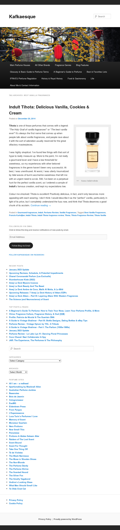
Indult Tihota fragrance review (51, 215)
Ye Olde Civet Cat (17, 488)
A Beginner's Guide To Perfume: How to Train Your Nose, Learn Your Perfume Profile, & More (54, 310)
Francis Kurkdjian (17, 215)
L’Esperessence (16, 412)
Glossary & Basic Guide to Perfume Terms (29, 71)
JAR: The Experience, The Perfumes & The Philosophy (35, 340)
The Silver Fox (16, 475)
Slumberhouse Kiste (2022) (22, 279)
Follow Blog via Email (21, 245)
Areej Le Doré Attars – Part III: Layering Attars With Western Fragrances (43, 295)
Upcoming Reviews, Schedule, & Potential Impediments (36, 272)
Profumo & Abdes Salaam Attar (24, 436)
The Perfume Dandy (18, 465)
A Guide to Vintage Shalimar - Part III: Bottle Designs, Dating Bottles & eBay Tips (48, 320)
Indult (40, 212)
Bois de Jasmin (16, 396)
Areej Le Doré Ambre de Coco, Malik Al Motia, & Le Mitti (36, 289)
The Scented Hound (18, 472)
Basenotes (14, 393)
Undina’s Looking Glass (20, 482)
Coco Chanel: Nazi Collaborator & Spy (27, 336)
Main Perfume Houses (20, 65)
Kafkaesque (22, 16)
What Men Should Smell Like (23, 485)
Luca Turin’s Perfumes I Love (23, 416)
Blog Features (82, 65)
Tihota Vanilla (100, 215)
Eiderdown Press (17, 406)
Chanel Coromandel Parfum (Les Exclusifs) (30, 276)
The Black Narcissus (19, 455)
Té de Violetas (16, 452)
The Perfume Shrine (18, 468)
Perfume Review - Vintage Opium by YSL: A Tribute (34, 323)
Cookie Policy (15, 503)
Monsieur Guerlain (18, 422)
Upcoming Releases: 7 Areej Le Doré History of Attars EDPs (38, 292)
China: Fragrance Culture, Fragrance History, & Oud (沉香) (37, 313)
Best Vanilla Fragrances (95, 212)
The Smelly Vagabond (19, 478)
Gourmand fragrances (27, 212)
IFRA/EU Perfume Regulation (23, 78)
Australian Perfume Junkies (22, 389)
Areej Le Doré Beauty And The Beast (26, 286)
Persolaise (14, 432)
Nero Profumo (16, 426)
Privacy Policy (16, 500)
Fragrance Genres (63, 65)
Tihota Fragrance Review (82, 215)
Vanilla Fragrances (68, 212)
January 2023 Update (19, 269)
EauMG (12, 403)
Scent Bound (15, 442)
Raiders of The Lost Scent (21, 439)
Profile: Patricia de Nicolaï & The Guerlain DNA (31, 317)
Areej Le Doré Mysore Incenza (23, 282)
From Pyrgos (15, 409)
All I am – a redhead (18, 383)
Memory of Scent (17, 419)
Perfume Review (51, 212)
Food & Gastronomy (77, 78)
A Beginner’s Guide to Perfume (68, 71)
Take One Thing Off (18, 449)
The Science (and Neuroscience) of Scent (29, 299)
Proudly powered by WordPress (68, 519)
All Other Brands (42, 65)
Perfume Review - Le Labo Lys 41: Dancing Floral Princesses (38, 333)
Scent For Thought (18, 445)
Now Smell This (16, 429)
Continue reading (41, 205)
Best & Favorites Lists (97, 71)
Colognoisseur (16, 399)
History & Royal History (52, 78)
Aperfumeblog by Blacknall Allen (25, 386)
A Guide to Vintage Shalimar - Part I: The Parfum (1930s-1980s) (39, 327)
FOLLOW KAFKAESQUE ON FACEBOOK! (26, 255)
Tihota (67, 215)
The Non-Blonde (17, 462)
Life (92, 78)
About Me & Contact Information (24, 85)
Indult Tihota (31, 215)
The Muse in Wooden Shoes (22, 459)
